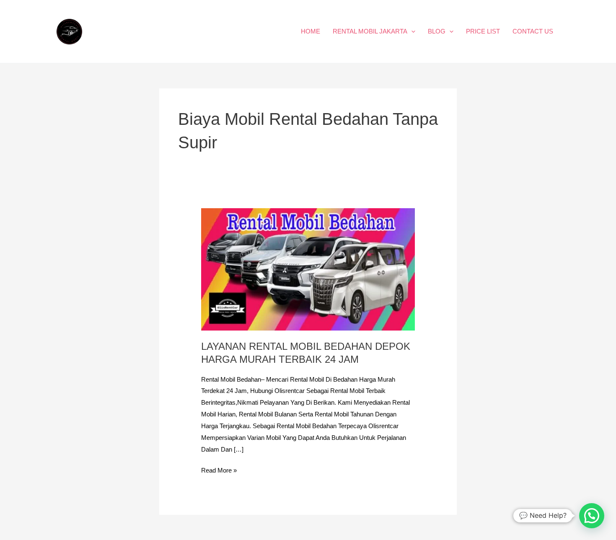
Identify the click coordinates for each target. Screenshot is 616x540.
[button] (411, 31)
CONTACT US (532, 31)
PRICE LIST (483, 31)
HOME (310, 31)
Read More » (219, 469)
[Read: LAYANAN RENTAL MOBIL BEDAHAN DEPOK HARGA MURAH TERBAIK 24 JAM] (308, 268)
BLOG (436, 31)
